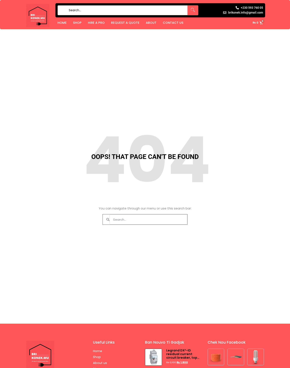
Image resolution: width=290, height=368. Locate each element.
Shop (77, 23)
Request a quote (125, 23)
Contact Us (173, 23)
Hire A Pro (96, 23)
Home (62, 23)
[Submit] (62, 10)
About (151, 23)
